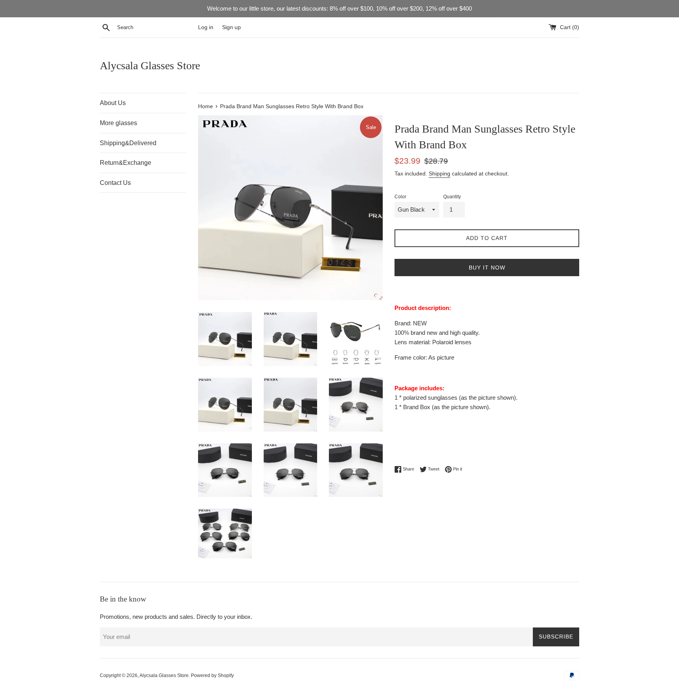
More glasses (118, 123)
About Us (113, 103)
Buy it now (487, 267)
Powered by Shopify (212, 675)
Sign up (231, 27)
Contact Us (115, 182)
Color (400, 196)
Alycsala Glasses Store (150, 65)
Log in (205, 27)
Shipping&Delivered (128, 143)
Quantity (452, 196)
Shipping (439, 173)
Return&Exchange (125, 162)
